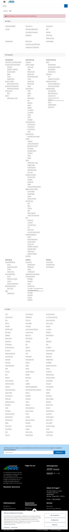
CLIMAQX (48, 347)
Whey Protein (31, 71)
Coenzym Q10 (51, 95)
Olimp (27, 365)
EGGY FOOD (49, 420)
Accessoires (29, 262)
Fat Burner (30, 220)
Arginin (29, 93)
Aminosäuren (8, 91)
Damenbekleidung (10, 262)
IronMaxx (48, 329)
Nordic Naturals (50, 314)
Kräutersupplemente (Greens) (53, 99)
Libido (49, 102)
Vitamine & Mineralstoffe (12, 86)
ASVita (27, 402)
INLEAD (48, 326)
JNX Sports (8, 332)
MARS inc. (48, 332)
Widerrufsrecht (50, 38)
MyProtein (49, 356)
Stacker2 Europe (9, 383)
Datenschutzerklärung (10, 449)
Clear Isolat (30, 67)
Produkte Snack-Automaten (12, 64)
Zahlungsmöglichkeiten (32, 29)
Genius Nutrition (50, 320)
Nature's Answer (30, 420)
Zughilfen (29, 299)
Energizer (29, 179)
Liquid (29, 86)
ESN (47, 344)
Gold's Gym (10, 288)
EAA (28, 100)
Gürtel (29, 283)
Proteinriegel (30, 191)
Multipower (49, 353)
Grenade (7, 326)
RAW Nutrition (50, 374)
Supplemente (10, 79)
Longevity (28, 62)
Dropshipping (8, 41)
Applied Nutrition (9, 402)
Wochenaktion (50, 267)
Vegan (29, 69)
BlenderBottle (49, 335)
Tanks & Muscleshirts (12, 283)
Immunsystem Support (54, 67)
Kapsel (29, 105)
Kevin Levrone (29, 411)
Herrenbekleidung (10, 274)
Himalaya (28, 326)
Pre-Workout (30, 127)
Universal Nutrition (10, 389)
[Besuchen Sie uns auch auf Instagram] (30, 469)
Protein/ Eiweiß (11, 71)
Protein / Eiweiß (9, 81)
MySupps (7, 359)
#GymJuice (49, 395)
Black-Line (28, 335)
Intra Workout (31, 124)
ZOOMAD (28, 395)
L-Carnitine (30, 110)
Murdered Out (9, 356)
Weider (48, 393)
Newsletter (28, 35)
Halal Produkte (31, 241)
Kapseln (29, 107)
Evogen (28, 429)
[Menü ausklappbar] (4, 1)
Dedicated (48, 341)
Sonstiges (30, 119)
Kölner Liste (30, 244)
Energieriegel (30, 194)
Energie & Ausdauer (31, 174)
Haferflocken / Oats (12, 98)
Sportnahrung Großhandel (33, 44)
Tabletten (30, 153)
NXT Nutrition (29, 314)
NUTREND (48, 362)
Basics (47, 62)
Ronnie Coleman (50, 377)
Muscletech (29, 356)
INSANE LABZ (8, 329)
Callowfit (28, 341)
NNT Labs (7, 362)
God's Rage (29, 323)
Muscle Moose (50, 411)
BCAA (8, 93)
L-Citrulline (30, 112)
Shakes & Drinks (31, 198)
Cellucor (28, 347)
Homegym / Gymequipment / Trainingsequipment (35, 289)
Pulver (29, 117)
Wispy (6, 423)
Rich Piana (28, 377)
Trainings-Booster (30, 122)
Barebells (48, 402)
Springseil (30, 295)
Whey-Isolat (30, 74)
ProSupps (7, 411)
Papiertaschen (31, 264)
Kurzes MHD (49, 262)
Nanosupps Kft (30, 359)
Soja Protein (30, 81)
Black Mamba (29, 435)
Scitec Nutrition (9, 380)
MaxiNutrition (9, 417)
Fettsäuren (49, 74)
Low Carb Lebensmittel (33, 232)
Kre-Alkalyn (30, 148)
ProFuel (7, 371)
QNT (6, 374)
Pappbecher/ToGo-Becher (32, 274)
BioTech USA (49, 405)
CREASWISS (29, 317)
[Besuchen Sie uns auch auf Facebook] (26, 469)
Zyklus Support (31, 213)
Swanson (7, 386)
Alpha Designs (50, 399)
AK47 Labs (8, 399)
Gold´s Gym (49, 323)
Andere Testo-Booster (33, 215)
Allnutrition (29, 426)
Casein (29, 79)
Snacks (9, 76)
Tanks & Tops (10, 271)
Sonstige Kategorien (31, 234)
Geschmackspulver (32, 239)
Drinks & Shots (31, 177)
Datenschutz (14, 527)
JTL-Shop (58, 530)
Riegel (8, 74)
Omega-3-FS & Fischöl (53, 79)
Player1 (48, 368)
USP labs (48, 389)
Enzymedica (8, 429)
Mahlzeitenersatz (32, 170)
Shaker (29, 269)
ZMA (28, 210)
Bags (6, 291)
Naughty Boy (49, 359)
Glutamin (29, 103)
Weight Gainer (31, 165)
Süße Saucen (30, 251)
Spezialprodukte (31, 151)
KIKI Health (49, 423)
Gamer (29, 237)
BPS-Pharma (29, 338)
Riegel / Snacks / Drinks (32, 189)
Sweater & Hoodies (12, 267)
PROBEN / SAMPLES (12, 69)
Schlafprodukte (52, 104)
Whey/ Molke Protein (12, 83)
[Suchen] (66, 6)
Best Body (8, 405)
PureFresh (49, 371)
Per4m (27, 368)
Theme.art (45, 530)
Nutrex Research (9, 365)
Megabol (7, 335)
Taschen (29, 297)
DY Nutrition (8, 344)
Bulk (6, 432)
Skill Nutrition (8, 420)
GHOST (7, 323)
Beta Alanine (30, 98)
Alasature (28, 399)
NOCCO (28, 362)
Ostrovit (7, 435)
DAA (28, 203)
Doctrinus (7, 350)
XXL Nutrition (8, 395)
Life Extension (9, 317)
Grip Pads (30, 281)
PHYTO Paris (49, 435)
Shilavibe (28, 423)
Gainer (7, 95)
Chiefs (47, 429)
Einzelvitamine (52, 64)
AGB (47, 29)
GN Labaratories (30, 408)
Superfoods (51, 107)
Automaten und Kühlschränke (13, 62)
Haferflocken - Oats (32, 162)
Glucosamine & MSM (53, 86)
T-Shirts (9, 269)
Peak (6, 368)
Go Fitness (49, 414)
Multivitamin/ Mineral (13, 88)
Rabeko (28, 374)
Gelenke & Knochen (51, 81)
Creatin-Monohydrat (33, 143)
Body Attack (8, 338)
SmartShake (49, 380)
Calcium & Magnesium (54, 83)
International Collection (32, 329)
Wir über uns (29, 26)
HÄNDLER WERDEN (10, 26)
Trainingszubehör (30, 276)
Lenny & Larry (29, 332)
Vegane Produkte (32, 253)
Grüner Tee (30, 229)
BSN (47, 338)
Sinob (27, 380)
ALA (49, 76)
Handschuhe (30, 286)
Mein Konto (29, 41)
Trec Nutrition (50, 386)
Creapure (29, 141)
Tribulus (29, 208)
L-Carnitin (30, 222)
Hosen (9, 264)
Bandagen (30, 279)
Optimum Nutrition (51, 365)
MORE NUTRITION (10, 353)
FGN (6, 314)
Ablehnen (55, 524)
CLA (28, 227)
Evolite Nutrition (9, 347)
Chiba (6, 408)
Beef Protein (30, 83)
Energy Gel (30, 182)
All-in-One (30, 172)
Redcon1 (7, 377)
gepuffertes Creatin (32, 146)
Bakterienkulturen (53, 93)
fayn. (6, 320)
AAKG (28, 91)
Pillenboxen (30, 267)
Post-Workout (31, 129)
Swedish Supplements (31, 386)
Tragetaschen (10, 293)
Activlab (28, 417)
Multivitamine (51, 71)
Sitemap (48, 32)
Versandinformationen (32, 32)
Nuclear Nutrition (10, 414)
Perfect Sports (50, 417)
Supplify (28, 383)
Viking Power (49, 432)
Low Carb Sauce (31, 225)
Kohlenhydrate (30, 134)
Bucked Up (8, 341)
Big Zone (28, 405)
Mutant (48, 408)
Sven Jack (48, 383)
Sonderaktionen (50, 264)
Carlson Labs (29, 432)
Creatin (27, 138)
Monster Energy (50, 350)
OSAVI (27, 414)
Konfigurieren (55, 520)
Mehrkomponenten (32, 76)
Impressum (7, 527)
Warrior (28, 393)
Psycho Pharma (30, 371)
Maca (28, 205)
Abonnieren (59, 452)
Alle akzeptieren (54, 515)
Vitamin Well (8, 393)
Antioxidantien (52, 91)
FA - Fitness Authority (52, 317)
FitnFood (28, 320)
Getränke (9, 67)
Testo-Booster (29, 201)
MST (27, 353)
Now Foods (8, 426)
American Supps (50, 426)
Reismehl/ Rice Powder (33, 136)
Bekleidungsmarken (10, 286)
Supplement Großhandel (32, 47)
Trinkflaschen (31, 271)
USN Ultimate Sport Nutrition (33, 389)
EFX (27, 344)
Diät (27, 218)
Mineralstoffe (51, 69)
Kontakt (7, 29)
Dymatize (28, 350)
